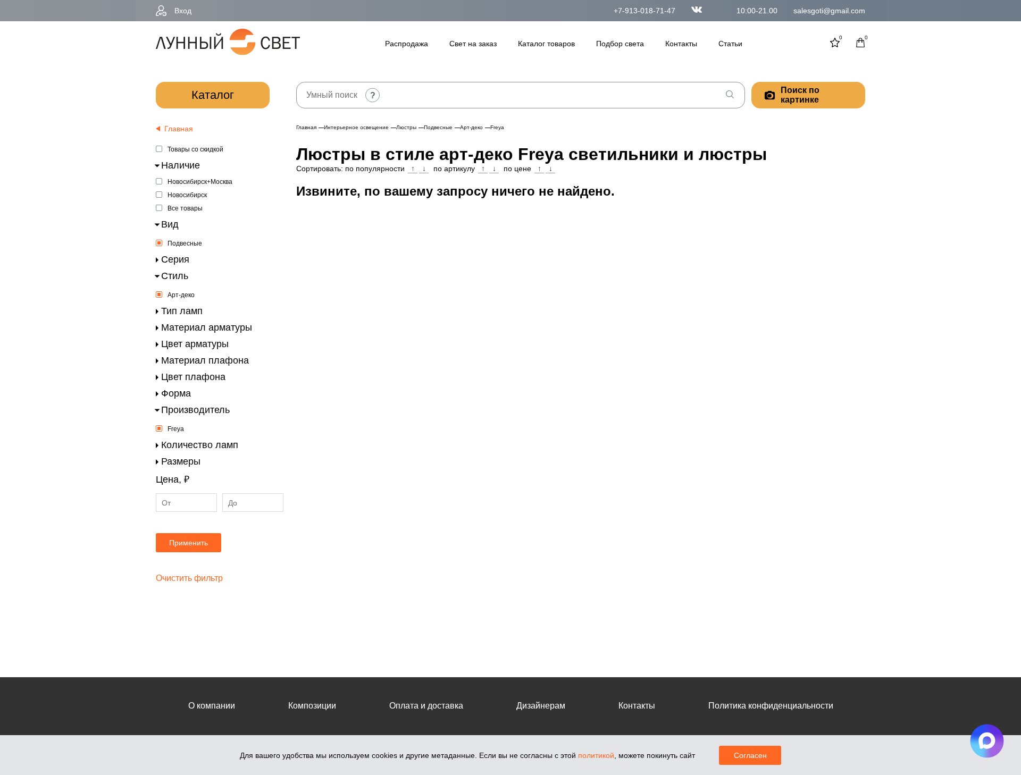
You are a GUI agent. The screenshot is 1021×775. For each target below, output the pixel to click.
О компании (211, 705)
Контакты (681, 43)
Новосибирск (187, 195)
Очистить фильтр (189, 578)
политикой (596, 755)
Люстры (406, 127)
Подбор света (620, 43)
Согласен (750, 755)
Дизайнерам (540, 705)
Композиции (312, 705)
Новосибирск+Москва (200, 182)
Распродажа (406, 43)
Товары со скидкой (195, 149)
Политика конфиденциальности (770, 705)
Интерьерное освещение (356, 127)
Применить (188, 542)
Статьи (730, 43)
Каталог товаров (546, 43)
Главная (306, 127)
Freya (176, 429)
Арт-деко (181, 295)
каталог (212, 95)
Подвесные (185, 243)
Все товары (185, 208)
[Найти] (730, 95)
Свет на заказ (473, 43)
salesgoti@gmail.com (829, 10)
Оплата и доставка (426, 705)
